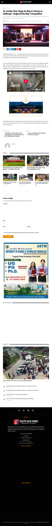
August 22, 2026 (38, 186)
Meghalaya (39, 21)
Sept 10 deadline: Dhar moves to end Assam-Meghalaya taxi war (17, 380)
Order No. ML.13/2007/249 (42, 522)
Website (29, 226)
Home (4, 8)
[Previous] (25, 191)
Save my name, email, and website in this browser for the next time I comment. (21, 232)
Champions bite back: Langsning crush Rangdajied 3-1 (17, 394)
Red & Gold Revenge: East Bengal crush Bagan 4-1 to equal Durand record (21, 386)
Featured (29, 21)
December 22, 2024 (15, 21)
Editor (8, 21)
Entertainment (9, 8)
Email (4, 226)
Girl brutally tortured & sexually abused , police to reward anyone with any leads (22, 390)
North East (38, 179)
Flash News (33, 21)
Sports (5, 179)
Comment (5, 203)
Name (4, 220)
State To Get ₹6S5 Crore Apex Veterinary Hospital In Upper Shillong (20, 398)
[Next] (27, 191)
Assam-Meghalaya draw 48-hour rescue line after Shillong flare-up (42, 183)
